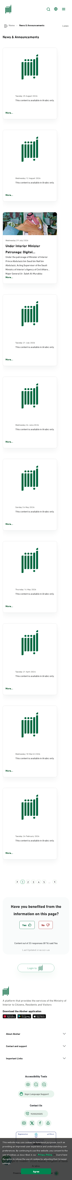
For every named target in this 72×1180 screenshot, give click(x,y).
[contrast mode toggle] (28, 1084)
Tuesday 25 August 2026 (26, 96)
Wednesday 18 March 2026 (27, 753)
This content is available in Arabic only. (34, 100)
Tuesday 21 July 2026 (25, 342)
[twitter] (32, 1123)
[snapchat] (48, 1123)
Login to (32, 967)
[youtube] (24, 1123)
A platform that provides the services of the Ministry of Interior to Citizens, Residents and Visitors (34, 1002)
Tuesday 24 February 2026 (27, 836)
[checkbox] (27, 925)
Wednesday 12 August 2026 (28, 178)
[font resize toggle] (36, 1084)
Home (12, 25)
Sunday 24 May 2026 (24, 507)
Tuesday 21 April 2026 (25, 671)
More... (9, 112)
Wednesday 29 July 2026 (17, 240)
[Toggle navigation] (63, 9)
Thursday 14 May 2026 (25, 589)
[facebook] (40, 1123)
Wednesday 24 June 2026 (27, 424)
